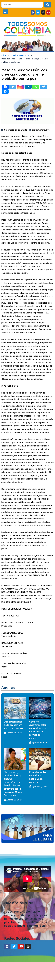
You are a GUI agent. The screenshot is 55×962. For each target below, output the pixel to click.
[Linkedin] (28, 87)
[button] (5, 11)
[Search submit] (47, 4)
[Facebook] (5, 87)
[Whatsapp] (35, 87)
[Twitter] (12, 87)
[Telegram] (43, 87)
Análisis (8, 687)
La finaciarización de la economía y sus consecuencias (13, 725)
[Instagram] (20, 87)
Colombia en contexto (19, 55)
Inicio (3, 55)
